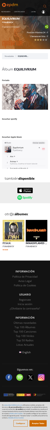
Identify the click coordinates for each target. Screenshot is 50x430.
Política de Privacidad (25, 276)
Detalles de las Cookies (16, 418)
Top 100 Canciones (25, 331)
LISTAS (33, 11)
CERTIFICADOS (19, 11)
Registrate (25, 299)
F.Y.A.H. (7, 243)
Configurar (20, 423)
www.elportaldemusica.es (13, 405)
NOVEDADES (5, 11)
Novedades (9, 56)
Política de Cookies (25, 285)
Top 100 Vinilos (25, 336)
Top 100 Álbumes (25, 327)
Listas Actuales (25, 344)
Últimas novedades (25, 323)
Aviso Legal (25, 281)
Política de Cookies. (16, 413)
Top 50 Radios (25, 340)
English (26, 352)
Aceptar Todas (38, 423)
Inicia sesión (44, 11)
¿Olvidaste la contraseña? (25, 308)
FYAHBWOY (8, 246)
